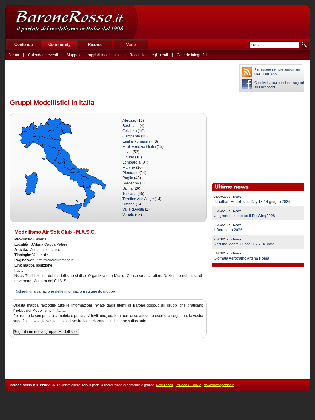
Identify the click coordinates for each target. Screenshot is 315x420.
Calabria (129, 131)
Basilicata (130, 126)
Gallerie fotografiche (194, 55)
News (237, 196)
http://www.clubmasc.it (55, 260)
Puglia (127, 178)
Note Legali (164, 385)
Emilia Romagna (136, 141)
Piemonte (130, 173)
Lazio (127, 152)
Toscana (129, 194)
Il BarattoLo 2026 (228, 230)
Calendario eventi (43, 55)
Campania (131, 136)
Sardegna (130, 183)
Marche (128, 167)
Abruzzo (129, 120)
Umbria (128, 204)
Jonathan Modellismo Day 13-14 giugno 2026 (252, 202)
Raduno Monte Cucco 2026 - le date (244, 244)
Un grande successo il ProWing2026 (244, 216)
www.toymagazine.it (219, 385)
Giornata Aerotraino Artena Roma (241, 258)
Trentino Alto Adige (138, 199)
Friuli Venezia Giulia (139, 147)
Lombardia (131, 162)
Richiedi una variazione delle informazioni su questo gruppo (64, 291)
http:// (18, 270)
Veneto (128, 214)
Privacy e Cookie (188, 385)
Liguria (128, 157)
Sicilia (127, 188)
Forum (13, 55)
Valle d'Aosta (133, 209)
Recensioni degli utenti (149, 55)
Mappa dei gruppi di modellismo (94, 55)
